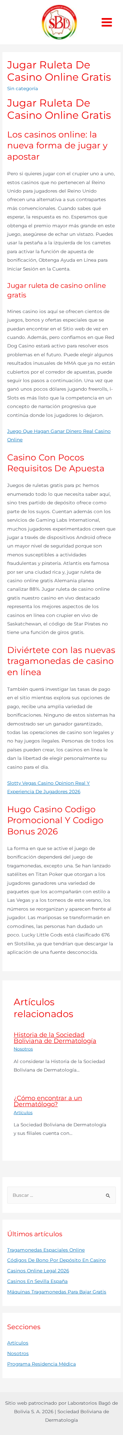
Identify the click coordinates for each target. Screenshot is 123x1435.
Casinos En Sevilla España (37, 1281)
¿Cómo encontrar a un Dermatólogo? (48, 1101)
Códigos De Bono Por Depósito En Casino (56, 1260)
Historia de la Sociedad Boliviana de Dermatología (55, 1038)
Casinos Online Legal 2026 (38, 1270)
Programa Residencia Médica (41, 1364)
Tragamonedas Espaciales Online (46, 1250)
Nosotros (23, 1048)
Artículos (23, 1112)
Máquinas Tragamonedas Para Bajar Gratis (56, 1291)
